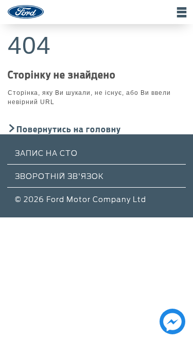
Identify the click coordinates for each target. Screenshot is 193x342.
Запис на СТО (46, 152)
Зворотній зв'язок (59, 175)
